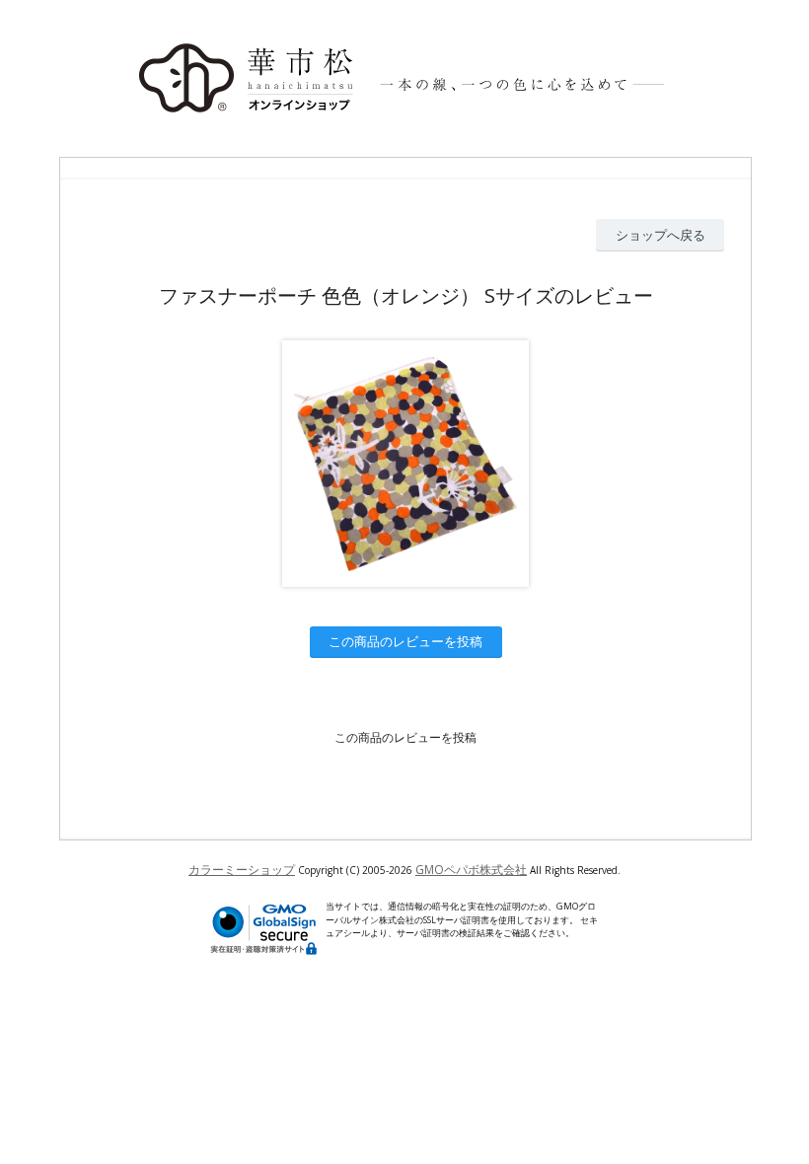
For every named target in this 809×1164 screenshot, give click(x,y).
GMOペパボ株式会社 (471, 869)
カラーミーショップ (241, 869)
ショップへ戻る (660, 235)
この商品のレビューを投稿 (405, 641)
